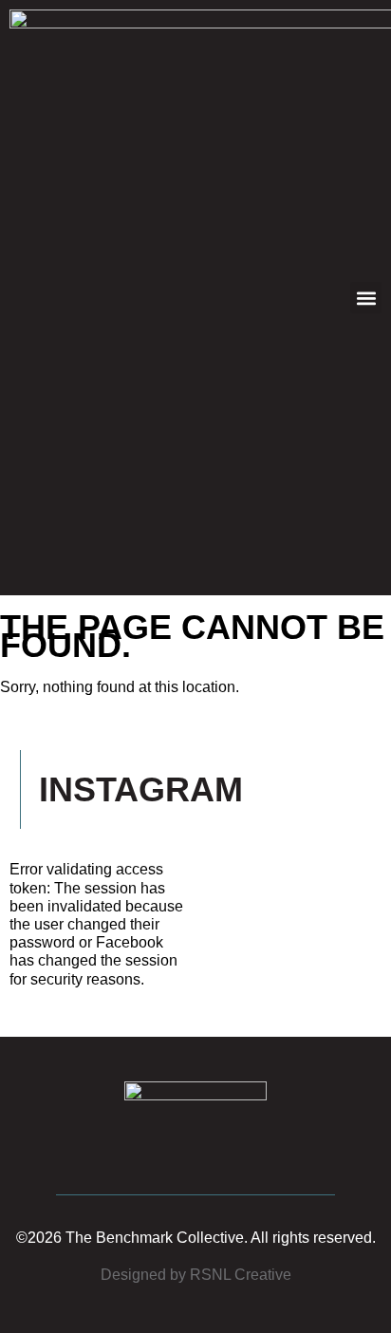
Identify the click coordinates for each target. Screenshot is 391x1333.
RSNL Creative (240, 1275)
